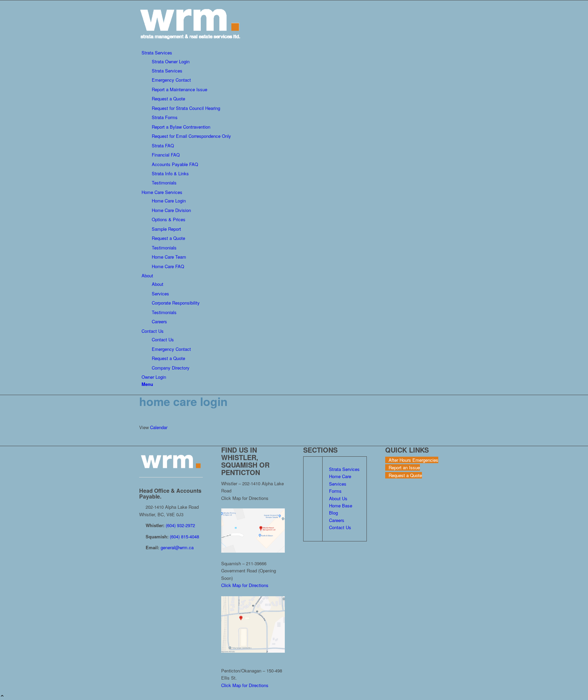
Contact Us (340, 527)
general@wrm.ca (177, 547)
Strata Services (344, 469)
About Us (338, 498)
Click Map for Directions (244, 585)
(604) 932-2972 (180, 525)
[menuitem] (295, 117)
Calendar (158, 427)
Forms (335, 491)
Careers (336, 520)
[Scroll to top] (2, 696)
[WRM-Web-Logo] (190, 45)
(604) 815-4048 (184, 536)
